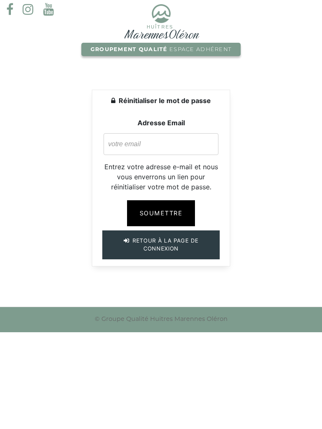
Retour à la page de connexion (164, 244)
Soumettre (161, 213)
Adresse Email (161, 123)
